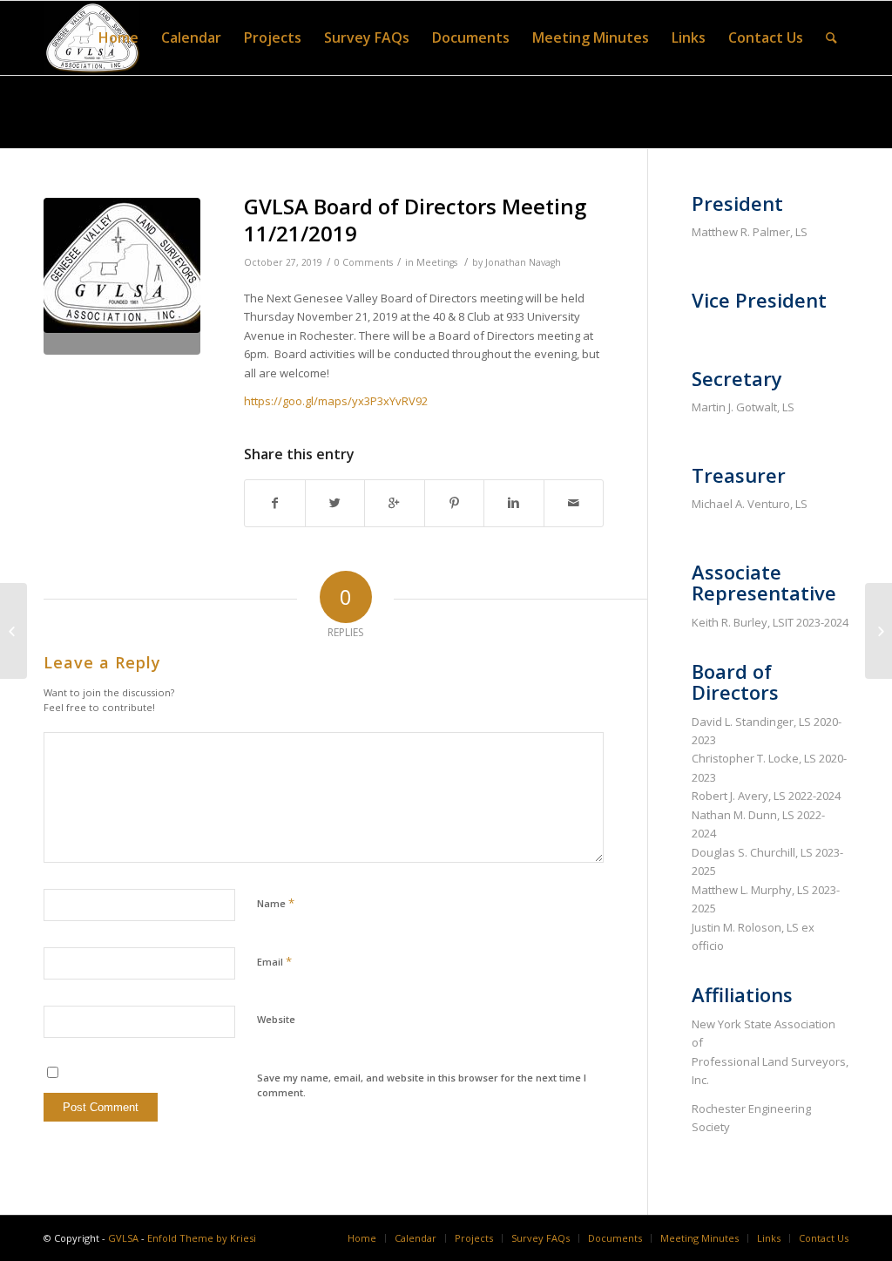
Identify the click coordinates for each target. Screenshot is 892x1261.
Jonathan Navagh (523, 262)
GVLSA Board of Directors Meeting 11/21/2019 (415, 219)
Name (275, 903)
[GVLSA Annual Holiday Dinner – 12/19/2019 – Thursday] (878, 631)
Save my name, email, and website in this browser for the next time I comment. (421, 1085)
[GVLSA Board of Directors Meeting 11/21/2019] (122, 276)
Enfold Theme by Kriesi (201, 1237)
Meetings (436, 262)
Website (276, 1019)
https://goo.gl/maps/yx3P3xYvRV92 (336, 401)
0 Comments (363, 262)
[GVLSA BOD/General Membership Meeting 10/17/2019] (13, 631)
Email (274, 961)
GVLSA (123, 1237)
